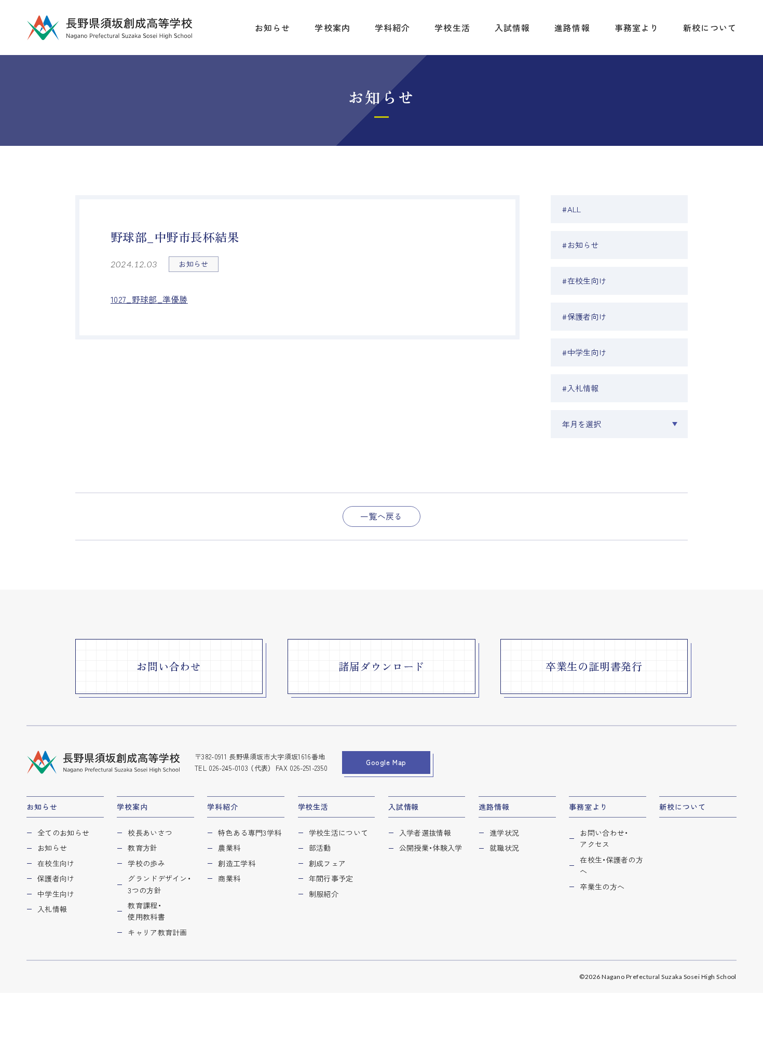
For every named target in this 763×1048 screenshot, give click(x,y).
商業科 (229, 878)
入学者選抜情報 (425, 832)
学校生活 (313, 806)
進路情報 (494, 806)
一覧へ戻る (381, 516)
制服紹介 (323, 894)
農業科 (229, 847)
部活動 (320, 847)
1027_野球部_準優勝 (149, 299)
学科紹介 (222, 806)
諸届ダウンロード (381, 666)
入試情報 (403, 806)
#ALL (571, 208)
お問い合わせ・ (604, 838)
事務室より (588, 806)
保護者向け (56, 878)
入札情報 (52, 909)
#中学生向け (584, 352)
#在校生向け (584, 280)
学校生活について (339, 832)
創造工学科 (236, 863)
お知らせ (41, 806)
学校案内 (132, 806)
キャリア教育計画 (157, 932)
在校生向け (56, 863)
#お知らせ (580, 244)
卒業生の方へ (602, 886)
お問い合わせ (169, 666)
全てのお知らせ (63, 832)
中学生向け (56, 894)
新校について (682, 806)
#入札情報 (580, 388)
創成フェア (327, 863)
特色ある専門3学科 (249, 832)
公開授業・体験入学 (430, 847)
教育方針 (142, 847)
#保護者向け (584, 316)
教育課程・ (146, 911)
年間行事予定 (331, 878)
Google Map (386, 762)
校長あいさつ (150, 832)
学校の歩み (146, 863)
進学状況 (504, 832)
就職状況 (504, 847)
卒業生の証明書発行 (594, 666)
